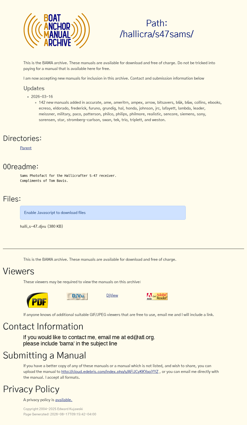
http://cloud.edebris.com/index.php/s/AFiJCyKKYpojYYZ (109, 372)
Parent (26, 148)
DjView (112, 295)
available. (63, 400)
